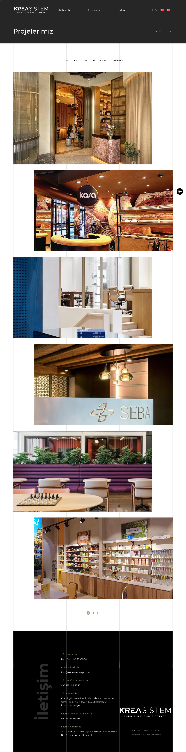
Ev (152, 31)
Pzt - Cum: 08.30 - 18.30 (74, 659)
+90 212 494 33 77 (70, 685)
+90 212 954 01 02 (70, 718)
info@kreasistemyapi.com (75, 672)
